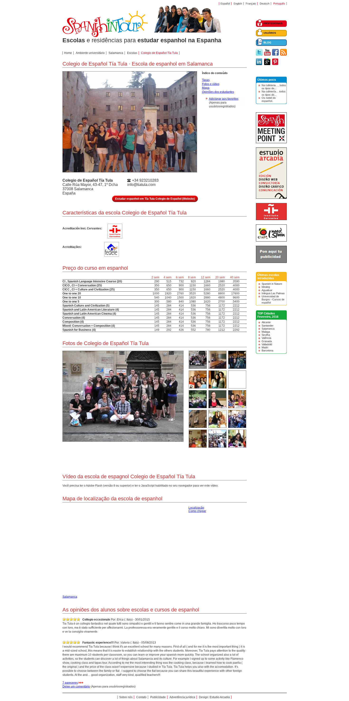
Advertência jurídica (182, 697)
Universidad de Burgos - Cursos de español (273, 299)
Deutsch (264, 3)
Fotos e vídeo (210, 84)
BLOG (267, 42)
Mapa (205, 88)
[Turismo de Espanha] (271, 240)
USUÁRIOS (270, 33)
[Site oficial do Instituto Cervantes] (271, 219)
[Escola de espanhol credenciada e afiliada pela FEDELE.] (111, 254)
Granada (267, 341)
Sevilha (266, 334)
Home (68, 53)
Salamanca (268, 328)
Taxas (206, 80)
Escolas (132, 53)
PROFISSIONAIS (273, 23)
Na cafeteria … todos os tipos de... (274, 87)
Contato (141, 697)
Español (225, 3)
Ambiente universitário (90, 53)
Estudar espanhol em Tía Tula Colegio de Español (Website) (155, 198)
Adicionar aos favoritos (223, 98)
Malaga (266, 331)
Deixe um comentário (76, 686)
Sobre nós (125, 697)
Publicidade (158, 697)
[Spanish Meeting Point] (271, 142)
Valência (266, 337)
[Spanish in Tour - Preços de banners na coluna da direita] (271, 262)
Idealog (266, 286)
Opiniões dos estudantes (218, 92)
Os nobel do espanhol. (269, 99)
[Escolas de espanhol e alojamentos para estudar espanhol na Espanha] (105, 36)
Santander (268, 325)
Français (251, 3)
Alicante (266, 322)
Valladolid (267, 344)
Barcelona (267, 350)
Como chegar (197, 511)
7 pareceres (70, 682)
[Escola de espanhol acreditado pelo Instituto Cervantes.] (115, 236)
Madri (265, 347)
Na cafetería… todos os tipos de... (274, 93)
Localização (196, 507)
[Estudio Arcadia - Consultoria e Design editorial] (271, 197)
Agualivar (267, 290)
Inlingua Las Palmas (273, 293)
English (238, 3)
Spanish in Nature (272, 283)
